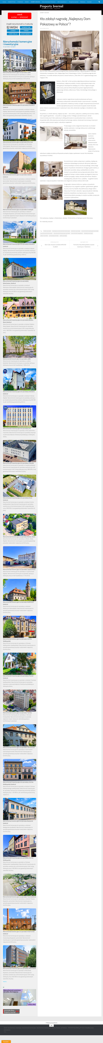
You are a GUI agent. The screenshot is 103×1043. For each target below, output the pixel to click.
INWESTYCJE (11, 2)
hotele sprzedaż (47, 231)
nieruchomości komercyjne (46, 233)
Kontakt (89, 2)
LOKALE (13, 31)
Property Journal (73, 2)
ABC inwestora (62, 2)
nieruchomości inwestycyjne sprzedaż (90, 231)
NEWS (27, 2)
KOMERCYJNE (26, 27)
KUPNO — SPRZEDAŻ (19, 16)
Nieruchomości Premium (48, 2)
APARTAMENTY (26, 34)
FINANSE (20, 2)
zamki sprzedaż (63, 235)
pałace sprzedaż (44, 235)
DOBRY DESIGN (35, 2)
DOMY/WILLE (13, 34)
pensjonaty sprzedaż (53, 235)
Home (4, 2)
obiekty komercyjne (88, 233)
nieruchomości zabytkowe (77, 233)
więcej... (5, 981)
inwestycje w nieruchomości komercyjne (61, 231)
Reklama (82, 2)
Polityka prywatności (51, 1023)
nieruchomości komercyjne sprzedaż (62, 233)
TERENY (26, 31)
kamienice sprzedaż (75, 231)
